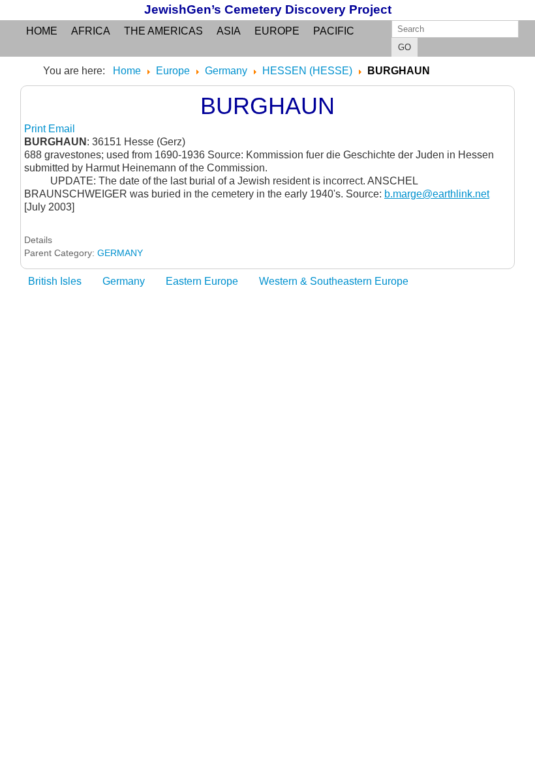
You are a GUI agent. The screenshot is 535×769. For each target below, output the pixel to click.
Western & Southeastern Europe (333, 281)
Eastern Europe (202, 281)
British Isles (55, 281)
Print (36, 128)
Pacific (333, 30)
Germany (123, 281)
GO (404, 47)
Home (41, 30)
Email (61, 128)
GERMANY (120, 253)
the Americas (163, 30)
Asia (229, 30)
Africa (90, 30)
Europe (276, 30)
